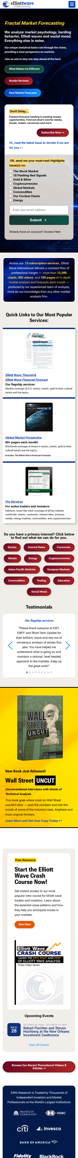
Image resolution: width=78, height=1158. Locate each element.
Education (64, 580)
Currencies (63, 547)
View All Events (39, 1045)
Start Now (25, 924)
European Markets (58, 569)
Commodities (16, 580)
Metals (12, 558)
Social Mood (39, 591)
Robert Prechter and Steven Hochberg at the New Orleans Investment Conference (46, 1031)
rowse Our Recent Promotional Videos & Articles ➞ (39, 1067)
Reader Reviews (19, 80)
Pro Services (14, 501)
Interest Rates (36, 547)
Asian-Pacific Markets (21, 569)
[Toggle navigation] (72, 4)
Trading (41, 580)
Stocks (12, 547)
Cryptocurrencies (59, 558)
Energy (33, 558)
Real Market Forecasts (23, 92)
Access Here (52, 232)
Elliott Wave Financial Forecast (26, 379)
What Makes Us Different (24, 68)
